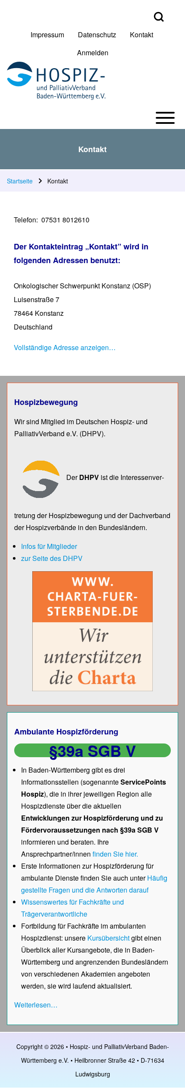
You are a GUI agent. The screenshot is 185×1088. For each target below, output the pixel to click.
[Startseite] (56, 81)
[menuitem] (47, 35)
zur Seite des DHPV (52, 558)
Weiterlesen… (36, 1005)
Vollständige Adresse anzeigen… (65, 347)
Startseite (20, 181)
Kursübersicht (109, 938)
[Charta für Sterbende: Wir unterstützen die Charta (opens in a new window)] (92, 630)
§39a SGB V (92, 750)
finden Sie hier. (115, 854)
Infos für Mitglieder (49, 546)
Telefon (25, 220)
